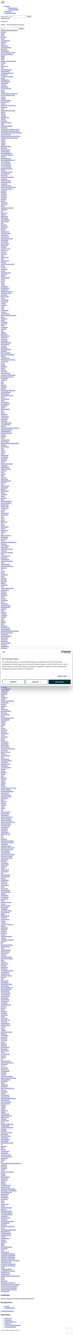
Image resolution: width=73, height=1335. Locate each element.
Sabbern (3, 926)
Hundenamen (5, 1120)
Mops (2, 472)
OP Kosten (4, 127)
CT (2, 1144)
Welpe (3, 34)
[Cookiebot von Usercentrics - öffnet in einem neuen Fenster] (62, 652)
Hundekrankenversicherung (9, 30)
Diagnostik (4, 1281)
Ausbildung (4, 341)
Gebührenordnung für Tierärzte (10, 1260)
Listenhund (4, 419)
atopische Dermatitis (7, 552)
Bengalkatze (4, 1134)
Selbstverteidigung (6, 820)
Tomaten (3, 115)
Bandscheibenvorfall (7, 1143)
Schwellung (4, 515)
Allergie (3, 139)
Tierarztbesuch (5, 174)
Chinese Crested (6, 1155)
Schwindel (4, 324)
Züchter (3, 97)
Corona (3, 699)
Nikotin (3, 112)
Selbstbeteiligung (6, 431)
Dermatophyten (5, 890)
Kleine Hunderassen (7, 987)
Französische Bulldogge (8, 390)
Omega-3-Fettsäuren (7, 924)
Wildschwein (5, 257)
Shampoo (3, 777)
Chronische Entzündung (8, 1255)
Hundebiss (4, 366)
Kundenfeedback (6, 180)
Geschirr (3, 704)
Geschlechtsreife (6, 1004)
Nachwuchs (4, 226)
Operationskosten (6, 122)
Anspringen (4, 1015)
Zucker (3, 462)
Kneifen (3, 201)
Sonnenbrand (5, 1252)
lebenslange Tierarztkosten (9, 1190)
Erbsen (3, 525)
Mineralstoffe (5, 491)
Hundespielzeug (5, 1025)
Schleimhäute (5, 513)
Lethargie (3, 721)
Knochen (3, 612)
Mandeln (3, 445)
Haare (2, 499)
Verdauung (4, 639)
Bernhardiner (5, 745)
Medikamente (5, 80)
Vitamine (3, 805)
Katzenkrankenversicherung (9, 93)
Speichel (3, 214)
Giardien (3, 783)
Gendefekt (4, 615)
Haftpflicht (4, 75)
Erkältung (4, 228)
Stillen (3, 1028)
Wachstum (4, 969)
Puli (2, 1161)
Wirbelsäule (4, 1153)
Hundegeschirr (5, 876)
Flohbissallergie (5, 150)
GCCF (3, 1066)
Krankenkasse (5, 344)
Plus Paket (4, 49)
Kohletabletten (5, 813)
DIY (2, 726)
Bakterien (4, 544)
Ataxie (3, 1228)
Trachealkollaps (5, 994)
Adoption (3, 1119)
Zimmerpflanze (5, 952)
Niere (2, 448)
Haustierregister (5, 764)
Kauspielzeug (5, 827)
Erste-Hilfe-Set (5, 1020)
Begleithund (4, 998)
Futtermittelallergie (6, 153)
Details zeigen (62, 676)
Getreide (3, 452)
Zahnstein (4, 460)
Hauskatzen (4, 1068)
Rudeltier (3, 192)
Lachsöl (3, 923)
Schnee (3, 1206)
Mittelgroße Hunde (6, 984)
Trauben (3, 303)
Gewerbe (3, 1090)
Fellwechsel (4, 479)
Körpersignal (5, 907)
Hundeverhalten (5, 905)
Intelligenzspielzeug (7, 291)
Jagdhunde (4, 414)
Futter (2, 450)
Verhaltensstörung (6, 636)
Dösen (3, 1277)
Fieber (3, 317)
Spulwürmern (5, 885)
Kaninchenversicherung (8, 1283)
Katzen (3, 92)
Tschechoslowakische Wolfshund (11, 1163)
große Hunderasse (6, 1115)
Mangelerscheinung (7, 945)
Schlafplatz (4, 697)
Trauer (3, 1201)
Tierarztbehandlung (6, 172)
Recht (2, 259)
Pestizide (3, 1184)
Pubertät (3, 1008)
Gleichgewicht (5, 974)
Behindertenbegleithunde (8, 1098)
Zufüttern (3, 931)
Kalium (3, 528)
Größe (3, 571)
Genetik (3, 617)
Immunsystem (5, 243)
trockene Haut (5, 486)
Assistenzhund (5, 1097)
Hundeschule (5, 815)
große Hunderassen (6, 1032)
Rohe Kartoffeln (6, 353)
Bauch (3, 496)
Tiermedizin (4, 844)
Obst (2, 411)
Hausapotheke (5, 1023)
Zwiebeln (3, 305)
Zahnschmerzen (5, 834)
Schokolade (4, 301)
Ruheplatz (4, 387)
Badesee (3, 583)
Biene (2, 511)
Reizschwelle (5, 506)
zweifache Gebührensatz (8, 1264)
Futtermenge (4, 235)
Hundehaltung (5, 999)
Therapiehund (5, 759)
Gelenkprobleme (6, 392)
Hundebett (4, 694)
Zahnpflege (4, 458)
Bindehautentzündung (7, 1221)
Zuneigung (4, 204)
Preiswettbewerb (6, 1262)
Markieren (4, 1167)
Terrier (3, 1052)
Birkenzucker (5, 296)
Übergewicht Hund (6, 856)
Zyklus (3, 1170)
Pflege (3, 573)
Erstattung (4, 179)
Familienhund (5, 467)
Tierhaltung (4, 1110)
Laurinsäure (4, 600)
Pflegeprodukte (5, 1103)
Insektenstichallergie (7, 155)
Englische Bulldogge (7, 1124)
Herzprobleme (5, 991)
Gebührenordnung (6, 1269)
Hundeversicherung (7, 632)
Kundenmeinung (6, 182)
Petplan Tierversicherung (8, 187)
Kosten (3, 78)
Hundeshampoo (5, 629)
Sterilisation (4, 709)
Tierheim (3, 262)
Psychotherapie (5, 1054)
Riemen (3, 878)
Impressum (8, 1323)
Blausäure (4, 801)
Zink (2, 534)
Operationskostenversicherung (10, 428)
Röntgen (3, 1149)
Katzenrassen (5, 1069)
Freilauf (3, 977)
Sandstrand (4, 737)
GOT (2, 586)
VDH (2, 307)
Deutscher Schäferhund (8, 748)
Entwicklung (4, 981)
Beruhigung (4, 641)
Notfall (3, 723)
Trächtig (3, 1030)
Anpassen (35, 682)
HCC (2, 836)
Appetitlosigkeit (5, 424)
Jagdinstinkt (4, 1158)
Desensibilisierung (6, 1192)
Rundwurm (4, 882)
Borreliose (4, 593)
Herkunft (3, 1033)
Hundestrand (4, 733)
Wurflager (4, 1073)
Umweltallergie (5, 556)
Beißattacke (4, 766)
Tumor (3, 1083)
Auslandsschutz (5, 40)
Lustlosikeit (4, 829)
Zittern (3, 520)
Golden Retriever (6, 469)
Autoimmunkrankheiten (8, 1254)
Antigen (3, 143)
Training (3, 32)
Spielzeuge (4, 1180)
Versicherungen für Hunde (9, 1288)
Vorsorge (3, 85)
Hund (2, 35)
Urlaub (3, 44)
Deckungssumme (6, 1233)
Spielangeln (4, 1178)
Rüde (2, 124)
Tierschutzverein (6, 272)
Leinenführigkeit (6, 689)
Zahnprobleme (5, 220)
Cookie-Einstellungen (7, 1311)
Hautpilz (3, 894)
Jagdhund (4, 609)
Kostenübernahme (6, 69)
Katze (2, 39)
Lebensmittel (4, 300)
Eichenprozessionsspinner (8, 315)
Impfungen (4, 557)
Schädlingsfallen (6, 1185)
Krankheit (4, 839)
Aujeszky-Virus (5, 249)
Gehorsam (4, 648)
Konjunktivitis (5, 1223)
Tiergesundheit (5, 851)
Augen (3, 279)
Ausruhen (4, 380)
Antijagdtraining (6, 605)
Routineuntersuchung (7, 841)
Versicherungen (5, 1274)
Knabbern (4, 917)
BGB (2, 624)
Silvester (3, 435)
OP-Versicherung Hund (8, 52)
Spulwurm (4, 883)
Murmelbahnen (5, 1177)
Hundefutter (4, 928)
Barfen (3, 266)
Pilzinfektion (4, 895)
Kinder (3, 368)
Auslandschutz (5, 358)
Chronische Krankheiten (8, 375)
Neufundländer (5, 755)
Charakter (4, 568)
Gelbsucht (4, 1242)
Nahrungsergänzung (7, 238)
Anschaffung (5, 702)
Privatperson (4, 963)
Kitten (2, 900)
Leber (2, 438)
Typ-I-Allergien (5, 162)
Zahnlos (3, 622)
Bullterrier (4, 1044)
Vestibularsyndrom (6, 975)
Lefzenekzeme (5, 440)
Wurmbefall (4, 1085)
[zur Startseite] (5, 18)
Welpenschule (5, 1114)
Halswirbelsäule (5, 875)
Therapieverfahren (6, 760)
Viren (2, 1202)
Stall (2, 979)
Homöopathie (5, 1194)
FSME (3, 597)
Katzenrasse (4, 967)
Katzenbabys (5, 899)
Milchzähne (4, 218)
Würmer (3, 786)
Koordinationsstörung (7, 718)
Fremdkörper (5, 1204)
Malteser (3, 754)
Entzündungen (5, 1238)
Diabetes (3, 436)
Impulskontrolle (5, 607)
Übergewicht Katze (6, 858)
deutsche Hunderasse (7, 1062)
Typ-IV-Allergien (6, 167)
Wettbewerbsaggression (8, 822)
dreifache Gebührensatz (8, 1257)
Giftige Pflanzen (6, 812)
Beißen (3, 914)
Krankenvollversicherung (8, 61)
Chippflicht (4, 762)
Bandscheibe (4, 1141)
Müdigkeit (4, 319)
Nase (2, 1250)
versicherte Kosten (6, 189)
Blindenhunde (5, 1100)
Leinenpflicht (5, 690)
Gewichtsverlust (5, 825)
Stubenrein (4, 339)
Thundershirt (4, 1197)
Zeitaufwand (4, 508)
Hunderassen (5, 505)
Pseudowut (4, 250)
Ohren (3, 283)
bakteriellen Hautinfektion (8, 542)
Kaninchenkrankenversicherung (10, 1284)
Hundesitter (4, 1091)
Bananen (3, 578)
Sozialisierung (5, 399)
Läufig (3, 868)
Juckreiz (3, 156)
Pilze (2, 484)
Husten (3, 230)
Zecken (3, 621)
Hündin (3, 119)
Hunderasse (4, 66)
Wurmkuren (4, 888)
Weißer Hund (5, 1117)
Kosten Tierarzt (5, 1187)
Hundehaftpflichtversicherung (10, 631)
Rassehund (4, 1064)
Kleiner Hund (5, 1050)
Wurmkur (3, 247)
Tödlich (3, 725)
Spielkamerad (5, 1001)
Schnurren (4, 644)
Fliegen (3, 740)
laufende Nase (5, 232)
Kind (2, 776)
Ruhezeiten (4, 1049)
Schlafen (3, 962)
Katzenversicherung (7, 54)
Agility (3, 284)
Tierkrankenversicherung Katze (10, 131)
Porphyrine (4, 213)
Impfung (3, 98)
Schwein (3, 252)
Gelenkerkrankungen (7, 940)
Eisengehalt (4, 487)
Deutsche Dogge (6, 1136)
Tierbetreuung (5, 1095)
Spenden (3, 1105)
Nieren (3, 493)
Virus (2, 255)
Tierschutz (4, 194)
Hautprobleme (5, 394)
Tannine (3, 532)
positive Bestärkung (7, 817)
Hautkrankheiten (6, 789)
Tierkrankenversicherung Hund (10, 129)
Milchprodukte (5, 409)
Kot (2, 943)
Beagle (3, 412)
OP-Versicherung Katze (8, 95)
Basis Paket (4, 46)
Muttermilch (4, 245)
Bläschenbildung (6, 146)
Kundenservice (12, 8)
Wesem (3, 774)
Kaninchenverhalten (7, 958)
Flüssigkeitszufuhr (6, 1207)
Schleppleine (4, 310)
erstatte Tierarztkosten (7, 177)
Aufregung (4, 1219)
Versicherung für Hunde (8, 359)
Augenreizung (5, 313)
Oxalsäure (4, 494)
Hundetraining (5, 336)
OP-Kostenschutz (6, 47)
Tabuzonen (4, 1018)
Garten (3, 807)
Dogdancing (4, 290)
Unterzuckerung (5, 795)
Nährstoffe (4, 929)
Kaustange (4, 1039)
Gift (2, 810)
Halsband (3, 706)
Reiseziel (3, 42)
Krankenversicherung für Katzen (10, 136)
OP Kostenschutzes (6, 126)
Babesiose (4, 592)
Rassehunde (4, 574)
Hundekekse (4, 1035)
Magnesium (4, 530)
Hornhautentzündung (7, 791)
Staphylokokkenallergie (8, 160)
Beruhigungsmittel (6, 433)
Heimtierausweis (6, 1061)
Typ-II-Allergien (6, 163)
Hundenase (4, 1248)
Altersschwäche (5, 1218)
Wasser (3, 781)
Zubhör (3, 1108)
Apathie (3, 510)
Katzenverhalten (6, 643)
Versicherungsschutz (7, 76)
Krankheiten (4, 378)
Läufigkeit (4, 1165)
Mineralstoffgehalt (6, 1211)
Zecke (2, 602)
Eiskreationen (5, 402)
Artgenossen (4, 863)
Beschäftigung (5, 288)
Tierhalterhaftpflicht (7, 1213)
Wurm (2, 887)
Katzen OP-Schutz (6, 1132)
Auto (2, 382)
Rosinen (3, 356)
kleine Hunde (5, 986)
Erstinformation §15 (11, 1322)
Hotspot (3, 934)
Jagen (2, 610)
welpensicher (5, 417)
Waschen (3, 779)
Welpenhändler (5, 278)
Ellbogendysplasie (6, 796)
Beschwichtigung (6, 902)
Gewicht (3, 1027)
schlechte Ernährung (7, 561)
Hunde (3, 56)
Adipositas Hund (6, 846)
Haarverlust (4, 953)
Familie (3, 365)
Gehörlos (3, 614)
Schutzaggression (6, 818)
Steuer (3, 90)
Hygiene (3, 267)
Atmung (3, 426)
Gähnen (3, 904)
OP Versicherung (6, 88)
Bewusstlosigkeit (6, 711)
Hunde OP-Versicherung (8, 105)
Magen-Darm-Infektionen (8, 1078)
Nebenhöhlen (5, 446)
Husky (3, 800)
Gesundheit (4, 327)
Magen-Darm (5, 441)
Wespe (3, 518)
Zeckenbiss (4, 603)
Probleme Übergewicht (8, 847)
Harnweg (3, 1209)
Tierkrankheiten (5, 853)
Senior (3, 540)
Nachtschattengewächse (8, 110)
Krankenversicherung (7, 377)
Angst (2, 363)
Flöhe (2, 554)
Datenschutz (8, 1320)
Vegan (3, 1279)
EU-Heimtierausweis (7, 970)
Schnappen (4, 203)
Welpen (3, 276)
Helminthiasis (5, 880)
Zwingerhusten (5, 996)
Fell (2, 211)
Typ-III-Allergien (6, 165)
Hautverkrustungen (6, 549)
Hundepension (5, 1272)
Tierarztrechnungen (6, 429)
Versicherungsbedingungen (13, 1325)
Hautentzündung (6, 892)
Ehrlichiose (4, 595)
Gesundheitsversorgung (8, 1271)
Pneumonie (4, 1216)
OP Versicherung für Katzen (9, 1286)
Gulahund (4, 866)
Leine (2, 308)
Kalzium (3, 489)
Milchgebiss (4, 216)
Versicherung (5, 416)
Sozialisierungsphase (7, 208)
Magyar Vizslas (5, 752)
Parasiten (3, 482)
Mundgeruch (4, 455)
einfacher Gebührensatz (8, 1259)
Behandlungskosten (7, 168)
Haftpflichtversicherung (8, 1226)
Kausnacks (4, 1037)
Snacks (3, 1042)
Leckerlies (4, 687)
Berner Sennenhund (7, 464)
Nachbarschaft (5, 627)
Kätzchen (3, 37)
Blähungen (4, 522)
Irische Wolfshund (6, 1156)
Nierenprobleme (5, 1079)
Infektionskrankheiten (7, 701)
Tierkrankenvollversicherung (9, 138)
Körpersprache (5, 1047)
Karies (3, 453)
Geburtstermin (5, 1071)
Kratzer (3, 771)
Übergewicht (5, 793)
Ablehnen (13, 682)
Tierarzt (3, 170)
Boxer (2, 1122)
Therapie (3, 370)
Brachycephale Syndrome (8, 788)
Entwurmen (4, 242)
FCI (2, 569)
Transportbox (5, 743)
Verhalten (3, 329)
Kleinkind (4, 225)
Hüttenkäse (4, 406)
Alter (2, 64)
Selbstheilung (5, 646)
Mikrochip (4, 334)
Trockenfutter (5, 832)
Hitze (2, 383)
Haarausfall (4, 547)
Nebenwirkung (5, 912)
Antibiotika (4, 909)
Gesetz (3, 206)
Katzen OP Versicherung (8, 1265)
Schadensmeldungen (7, 73)
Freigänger (4, 626)
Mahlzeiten (4, 269)
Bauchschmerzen (6, 824)
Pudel (2, 757)
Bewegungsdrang (6, 503)
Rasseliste (4, 1045)
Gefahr (3, 808)
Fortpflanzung (5, 117)
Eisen (2, 523)
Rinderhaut (4, 830)
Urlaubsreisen (5, 972)
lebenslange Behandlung (8, 1189)
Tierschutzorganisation (7, 264)
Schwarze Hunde (6, 1102)
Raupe (3, 320)
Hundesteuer (4, 86)
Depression (4, 1199)
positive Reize (5, 919)
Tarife (2, 59)
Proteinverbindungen (7, 566)
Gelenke (3, 938)
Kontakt (7, 6)
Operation (4, 121)
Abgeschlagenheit (6, 423)
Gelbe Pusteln (5, 545)
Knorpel (3, 941)
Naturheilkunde (5, 81)
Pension (3, 1093)
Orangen (3, 803)
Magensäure (4, 537)
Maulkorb (4, 772)
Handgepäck (4, 742)
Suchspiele (4, 295)
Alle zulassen (59, 682)
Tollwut (3, 104)
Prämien (3, 63)
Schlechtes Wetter (6, 293)
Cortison (3, 1236)
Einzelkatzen (4, 634)
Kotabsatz (4, 498)
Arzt (2, 837)
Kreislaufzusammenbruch (8, 1230)
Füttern (3, 1016)
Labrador (3, 470)
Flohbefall (4, 933)
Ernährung (4, 209)
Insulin (3, 716)
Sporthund (4, 1013)
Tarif (2, 68)
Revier (3, 1010)
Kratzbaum (4, 585)
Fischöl (3, 921)
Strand (3, 738)
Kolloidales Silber (6, 911)
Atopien (3, 145)
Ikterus (3, 1243)
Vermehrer (4, 274)
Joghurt (3, 407)
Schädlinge (4, 322)
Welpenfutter (4, 240)
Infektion (3, 769)
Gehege (3, 728)
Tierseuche (4, 254)
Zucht (2, 576)
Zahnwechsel (5, 221)
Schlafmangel (5, 559)
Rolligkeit (4, 1011)
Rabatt (3, 57)
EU (2, 1059)
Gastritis (3, 1074)
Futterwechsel (5, 237)
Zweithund (4, 1003)
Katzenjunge (4, 982)
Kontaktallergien (6, 158)
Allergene (4, 551)
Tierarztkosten (5, 51)
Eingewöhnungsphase (7, 1172)
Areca (2, 948)
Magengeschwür (6, 535)
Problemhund (5, 870)
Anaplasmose (5, 590)
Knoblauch (4, 348)
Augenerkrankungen (7, 1127)
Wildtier (3, 1112)
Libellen (3, 1175)
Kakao (3, 298)
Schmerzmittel (5, 1151)
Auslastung (4, 286)
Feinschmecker (5, 404)
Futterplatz (4, 1021)
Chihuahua (4, 465)
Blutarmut (4, 148)
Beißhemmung (5, 916)
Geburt (3, 281)
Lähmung (4, 1146)
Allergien (3, 477)
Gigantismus (4, 1138)
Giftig (2, 109)
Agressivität (4, 361)
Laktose (3, 474)
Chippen (3, 332)
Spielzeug (4, 731)
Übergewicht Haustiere (8, 854)
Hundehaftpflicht (6, 1235)
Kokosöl (3, 598)
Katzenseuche (5, 102)
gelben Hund (5, 865)
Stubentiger (4, 1081)
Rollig (2, 708)
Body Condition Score (7, 1088)
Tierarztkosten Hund (7, 395)
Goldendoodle (5, 1126)
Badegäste (4, 581)
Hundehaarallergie (6, 501)
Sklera (3, 1245)
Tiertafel (3, 1107)
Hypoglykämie (5, 714)
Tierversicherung (6, 134)
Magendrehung (5, 1231)
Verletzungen (5, 871)
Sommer (3, 388)
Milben (3, 784)
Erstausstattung (5, 946)
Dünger (3, 1182)
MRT (2, 1148)
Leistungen (4, 184)
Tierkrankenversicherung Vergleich (11, 133)
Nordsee (3, 1057)
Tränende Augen (6, 233)
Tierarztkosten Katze (7, 849)
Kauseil (3, 1173)
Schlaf (3, 696)
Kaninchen (4, 730)
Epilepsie (3, 1129)
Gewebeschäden (6, 767)
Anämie (3, 141)
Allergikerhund (5, 564)
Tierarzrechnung (6, 373)
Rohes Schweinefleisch (8, 354)
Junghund (4, 191)
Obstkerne (4, 351)
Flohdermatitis (5, 151)
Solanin (3, 114)
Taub (2, 619)
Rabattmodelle (5, 71)
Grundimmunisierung (7, 588)
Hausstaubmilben (6, 989)
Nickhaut (3, 1225)
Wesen (3, 400)
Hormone (3, 1006)
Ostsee (3, 735)
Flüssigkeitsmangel (6, 1247)
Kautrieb (3, 199)
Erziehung (4, 196)
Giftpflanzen (4, 798)
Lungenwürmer (5, 992)
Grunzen (3, 955)
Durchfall (3, 580)
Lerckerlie (4, 1040)
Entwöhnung (5, 897)
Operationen (4, 83)
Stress (2, 563)
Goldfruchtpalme (6, 950)
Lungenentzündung (6, 1214)
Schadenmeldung (13, 9)
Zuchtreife (4, 1168)
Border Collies (5, 747)
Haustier (3, 1056)
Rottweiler (4, 421)
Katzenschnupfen (6, 100)
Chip (2, 330)
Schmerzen (4, 692)
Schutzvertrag (5, 261)
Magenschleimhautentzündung (10, 443)
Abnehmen (4, 1086)
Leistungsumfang (6, 185)
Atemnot (3, 312)
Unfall (3, 1267)
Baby (2, 223)
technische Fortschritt (7, 842)
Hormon (3, 1240)
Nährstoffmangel (6, 481)
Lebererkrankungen (7, 1076)
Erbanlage (4, 965)
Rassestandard (5, 1139)
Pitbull (3, 397)
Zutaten (3, 271)
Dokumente (8, 11)
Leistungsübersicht (10, 13)
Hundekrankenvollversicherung (10, 1276)
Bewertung (4, 175)
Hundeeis (3, 385)
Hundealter (4, 539)
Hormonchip (4, 859)
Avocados (4, 346)
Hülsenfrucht (5, 527)
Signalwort (4, 337)
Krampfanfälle (5, 719)
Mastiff (3, 1160)
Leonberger (4, 750)
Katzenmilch (4, 638)
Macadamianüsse (6, 349)
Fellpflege (4, 197)
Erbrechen (4, 713)
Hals (2, 873)
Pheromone (4, 1196)
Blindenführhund (6, 342)
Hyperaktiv (4, 371)
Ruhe (2, 960)
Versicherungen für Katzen (9, 1289)
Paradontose (4, 457)
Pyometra (3, 861)
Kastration (4, 107)
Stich (2, 516)
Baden (3, 325)
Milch (2, 476)
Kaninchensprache (6, 957)
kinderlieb (4, 1131)
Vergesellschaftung (6, 936)
